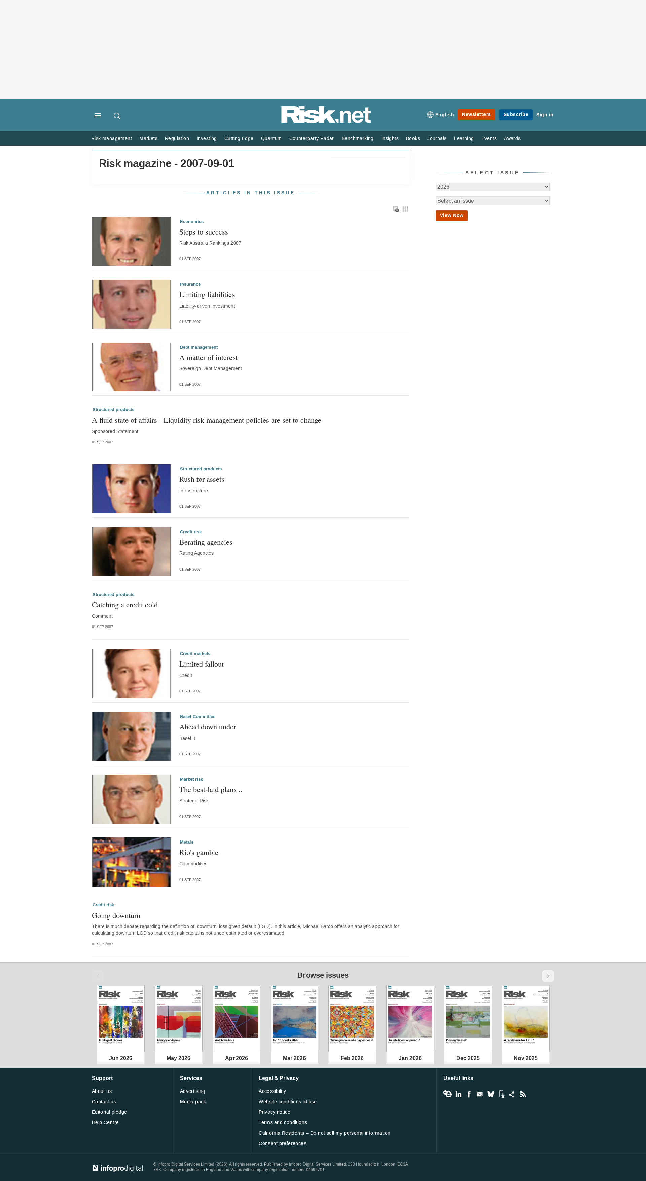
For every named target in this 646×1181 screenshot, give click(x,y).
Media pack (193, 1102)
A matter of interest (208, 357)
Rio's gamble (198, 852)
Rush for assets (201, 479)
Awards (512, 138)
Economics (192, 222)
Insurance (190, 284)
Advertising (192, 1091)
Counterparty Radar (311, 138)
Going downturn (116, 915)
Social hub (512, 1094)
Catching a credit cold (125, 604)
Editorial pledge (109, 1112)
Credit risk (191, 532)
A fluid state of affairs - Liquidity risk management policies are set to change (206, 420)
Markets (148, 138)
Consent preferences (282, 1143)
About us (102, 1091)
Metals (186, 842)
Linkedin (458, 1094)
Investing (206, 138)
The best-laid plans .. (211, 789)
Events (489, 138)
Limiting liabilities (207, 294)
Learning (464, 138)
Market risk (191, 779)
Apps (501, 1094)
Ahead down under (207, 726)
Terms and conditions (283, 1122)
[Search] (117, 115)
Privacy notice (274, 1112)
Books (413, 138)
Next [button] (548, 976)
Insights (390, 138)
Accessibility (272, 1091)
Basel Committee (197, 717)
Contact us (104, 1102)
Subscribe (516, 114)
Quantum (271, 138)
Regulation (177, 138)
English (444, 114)
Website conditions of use (288, 1102)
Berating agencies (205, 542)
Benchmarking (358, 138)
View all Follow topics (447, 1094)
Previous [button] (98, 976)
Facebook (469, 1094)
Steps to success (203, 231)
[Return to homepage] (326, 122)
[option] (121, 1018)
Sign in (545, 114)
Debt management (199, 347)
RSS (523, 1094)
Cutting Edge (239, 138)
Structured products (113, 410)
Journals (436, 138)
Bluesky (491, 1094)
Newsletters (476, 114)
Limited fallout (201, 663)
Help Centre (105, 1122)
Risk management (111, 138)
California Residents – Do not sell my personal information (324, 1133)
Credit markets (195, 654)
